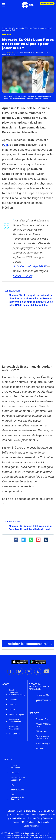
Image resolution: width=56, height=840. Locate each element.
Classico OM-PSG (47, 811)
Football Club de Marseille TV (18, 779)
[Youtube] (46, 674)
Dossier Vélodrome (15, 766)
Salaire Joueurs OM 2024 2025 (42, 737)
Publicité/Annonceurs (29, 835)
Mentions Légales (16, 714)
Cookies (12, 704)
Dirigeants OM (42, 719)
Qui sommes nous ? (44, 701)
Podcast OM (18, 822)
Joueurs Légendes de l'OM (43, 814)
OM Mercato (41, 731)
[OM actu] (28, 3)
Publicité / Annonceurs (14, 727)
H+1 (12, 785)
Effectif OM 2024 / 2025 (43, 725)
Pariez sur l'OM (47, 3)
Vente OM (40, 748)
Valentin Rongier (43, 743)
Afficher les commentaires (30, 644)
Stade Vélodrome (31, 826)
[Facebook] (11, 674)
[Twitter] (20, 674)
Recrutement (14, 734)
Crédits (12, 709)
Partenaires (48, 818)
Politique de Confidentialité (15, 720)
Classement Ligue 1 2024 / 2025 (22, 811)
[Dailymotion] (38, 674)
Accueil (4, 28)
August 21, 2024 (22, 275)
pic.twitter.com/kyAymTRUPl (29, 266)
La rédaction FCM (11, 52)
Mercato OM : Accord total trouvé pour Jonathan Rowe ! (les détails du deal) (30, 528)
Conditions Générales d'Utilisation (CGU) (17, 692)
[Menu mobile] (4, 5)
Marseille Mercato (17, 818)
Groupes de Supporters (19, 814)
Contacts (13, 700)
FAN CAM (15, 773)
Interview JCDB (17, 790)
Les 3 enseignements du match (17, 797)
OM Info (11, 28)
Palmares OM (34, 818)
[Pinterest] (29, 674)
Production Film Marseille (38, 822)
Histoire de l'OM (42, 695)
